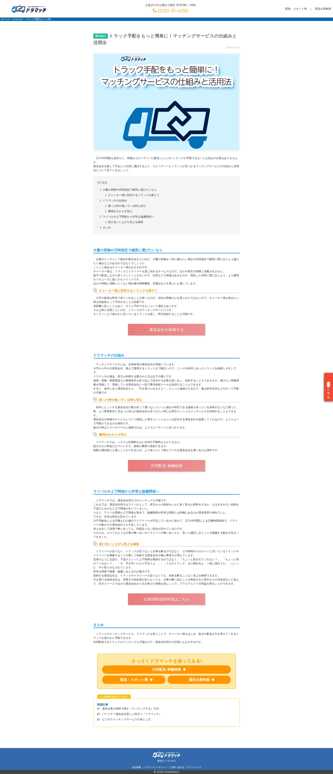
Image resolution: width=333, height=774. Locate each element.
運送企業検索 (323, 8)
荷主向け (100, 36)
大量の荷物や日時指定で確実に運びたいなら (130, 189)
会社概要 (136, 767)
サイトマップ (194, 767)
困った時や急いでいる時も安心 (127, 206)
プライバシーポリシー (155, 767)
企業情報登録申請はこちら (166, 599)
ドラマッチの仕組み (115, 200)
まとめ (107, 227)
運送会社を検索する (166, 329)
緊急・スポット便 (296, 8)
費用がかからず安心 (120, 211)
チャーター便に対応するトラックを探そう (133, 195)
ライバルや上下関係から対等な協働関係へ (128, 216)
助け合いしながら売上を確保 (125, 222)
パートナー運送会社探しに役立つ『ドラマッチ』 (131, 714)
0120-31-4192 (172, 10)
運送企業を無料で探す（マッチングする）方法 (130, 708)
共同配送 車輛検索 (166, 465)
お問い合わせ (177, 767)
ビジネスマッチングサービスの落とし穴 (126, 719)
